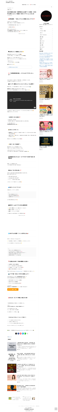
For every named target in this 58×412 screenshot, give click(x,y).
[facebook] (18, 333)
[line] (25, 333)
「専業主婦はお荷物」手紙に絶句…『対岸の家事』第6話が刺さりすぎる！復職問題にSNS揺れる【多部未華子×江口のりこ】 (26, 344)
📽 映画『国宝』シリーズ (25, 4)
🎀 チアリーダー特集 (32, 4)
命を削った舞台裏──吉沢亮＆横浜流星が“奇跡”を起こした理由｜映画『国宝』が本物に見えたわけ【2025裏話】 (26, 354)
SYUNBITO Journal (10, 2)
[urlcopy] (27, 333)
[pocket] (21, 333)
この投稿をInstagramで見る (12, 67)
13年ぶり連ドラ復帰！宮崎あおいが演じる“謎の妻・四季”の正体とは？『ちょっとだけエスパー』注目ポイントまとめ (26, 376)
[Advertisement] (21, 40)
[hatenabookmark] (23, 333)
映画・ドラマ (10, 336)
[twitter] (16, 333)
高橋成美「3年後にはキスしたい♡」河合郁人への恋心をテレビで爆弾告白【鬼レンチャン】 (46, 63)
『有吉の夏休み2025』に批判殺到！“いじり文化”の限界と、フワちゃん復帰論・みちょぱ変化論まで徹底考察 (46, 59)
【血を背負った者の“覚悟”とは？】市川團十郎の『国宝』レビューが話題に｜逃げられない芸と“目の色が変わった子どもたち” (26, 365)
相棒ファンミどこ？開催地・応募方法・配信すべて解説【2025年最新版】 (46, 66)
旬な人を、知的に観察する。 (29, 407)
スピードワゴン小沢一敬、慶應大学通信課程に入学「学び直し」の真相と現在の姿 (46, 56)
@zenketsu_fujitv (19, 271)
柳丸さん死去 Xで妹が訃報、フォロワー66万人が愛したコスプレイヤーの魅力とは (46, 54)
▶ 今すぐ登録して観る (12, 289)
